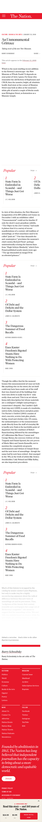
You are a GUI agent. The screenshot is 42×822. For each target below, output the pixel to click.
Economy (5, 682)
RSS (23, 726)
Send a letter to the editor (27, 637)
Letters (4, 700)
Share (36, 53)
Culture (5, 34)
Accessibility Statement (11, 795)
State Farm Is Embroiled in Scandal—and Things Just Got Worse (14, 188)
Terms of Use (7, 792)
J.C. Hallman (10, 199)
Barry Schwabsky (8, 53)
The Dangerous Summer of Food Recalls (15, 329)
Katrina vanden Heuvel (13, 337)
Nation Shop (6, 726)
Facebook (26, 711)
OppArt (5, 693)
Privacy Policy (7, 788)
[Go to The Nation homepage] (21, 16)
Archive (25, 682)
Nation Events (7, 722)
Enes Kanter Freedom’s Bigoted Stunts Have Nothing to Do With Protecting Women (16, 355)
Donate (8, 778)
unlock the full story (29, 816)
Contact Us (6, 715)
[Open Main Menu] (3, 16)
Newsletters (6, 737)
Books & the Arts (15, 34)
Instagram (26, 719)
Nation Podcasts (8, 733)
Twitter (25, 715)
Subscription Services (30, 686)
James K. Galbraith (12, 316)
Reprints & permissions (10, 640)
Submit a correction (9, 637)
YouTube (25, 722)
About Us (5, 711)
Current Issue (27, 674)
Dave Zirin (9, 368)
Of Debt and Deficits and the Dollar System (14, 308)
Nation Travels (7, 730)
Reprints (25, 689)
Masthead (26, 678)
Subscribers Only (21, 804)
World (4, 678)
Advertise (5, 719)
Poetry (4, 697)
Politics (5, 674)
